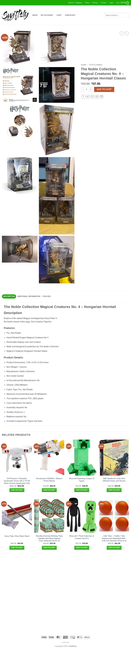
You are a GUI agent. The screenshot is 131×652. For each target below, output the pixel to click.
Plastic (18, 333)
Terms (87, 3)
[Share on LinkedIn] (102, 97)
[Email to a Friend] (92, 97)
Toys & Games (95, 65)
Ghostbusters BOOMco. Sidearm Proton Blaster (49, 479)
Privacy (95, 3)
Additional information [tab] (28, 296)
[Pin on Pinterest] (97, 97)
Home (83, 65)
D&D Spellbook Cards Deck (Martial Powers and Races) (114, 479)
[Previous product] (127, 33)
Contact (103, 3)
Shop (34, 15)
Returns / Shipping (75, 3)
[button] (111, 3)
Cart (59, 15)
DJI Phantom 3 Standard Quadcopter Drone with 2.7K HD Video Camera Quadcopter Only (17, 480)
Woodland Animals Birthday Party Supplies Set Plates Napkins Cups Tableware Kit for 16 (49, 538)
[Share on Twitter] (88, 97)
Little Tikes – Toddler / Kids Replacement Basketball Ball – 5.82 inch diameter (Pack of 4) (114, 538)
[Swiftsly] (15, 15)
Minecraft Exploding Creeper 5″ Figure (81, 479)
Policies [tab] (47, 296)
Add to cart (104, 89)
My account (47, 15)
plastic (40, 398)
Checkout (70, 15)
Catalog (65, 642)
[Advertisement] (65, 573)
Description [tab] (9, 296)
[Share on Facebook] (83, 97)
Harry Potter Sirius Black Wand (16, 536)
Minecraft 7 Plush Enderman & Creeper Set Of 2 (81, 537)
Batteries (11, 416)
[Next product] (122, 33)
